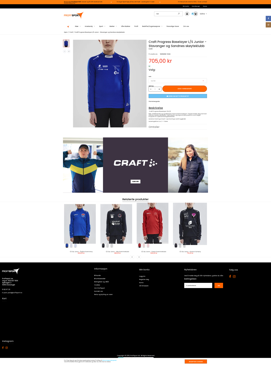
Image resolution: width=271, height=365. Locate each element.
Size (150, 76)
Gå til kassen (144, 286)
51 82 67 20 (6, 289)
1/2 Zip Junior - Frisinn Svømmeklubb (153, 252)
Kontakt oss (98, 291)
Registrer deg (144, 279)
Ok (219, 286)
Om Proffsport (99, 288)
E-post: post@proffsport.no (12, 293)
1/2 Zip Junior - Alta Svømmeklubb (117, 252)
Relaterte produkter (135, 199)
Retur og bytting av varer (103, 294)
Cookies (97, 285)
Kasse (205, 6)
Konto (141, 283)
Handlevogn (196, 6)
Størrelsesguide (154, 101)
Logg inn (142, 276)
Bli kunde (97, 275)
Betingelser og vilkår (101, 282)
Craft (151, 49)
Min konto (186, 6)
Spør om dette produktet (179, 96)
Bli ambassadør (99, 279)
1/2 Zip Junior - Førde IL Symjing (190, 252)
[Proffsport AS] (74, 19)
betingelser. (190, 278)
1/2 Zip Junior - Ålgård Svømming (81, 252)
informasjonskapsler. (109, 360)
